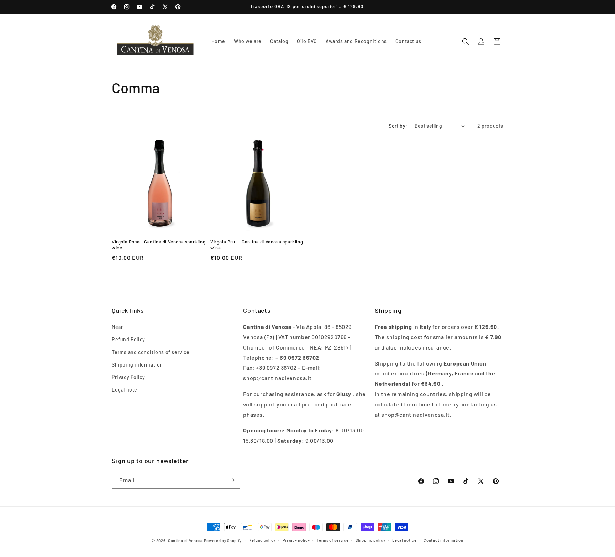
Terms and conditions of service (151, 352)
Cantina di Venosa (185, 540)
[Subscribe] (232, 480)
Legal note (124, 390)
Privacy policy (296, 540)
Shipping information (137, 365)
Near (117, 327)
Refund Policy (128, 339)
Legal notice (404, 540)
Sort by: (398, 126)
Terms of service (332, 540)
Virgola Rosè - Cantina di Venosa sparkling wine (158, 245)
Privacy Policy (128, 377)
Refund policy (262, 540)
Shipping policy (370, 540)
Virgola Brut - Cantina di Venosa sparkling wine (256, 245)
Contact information (443, 540)
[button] (465, 41)
